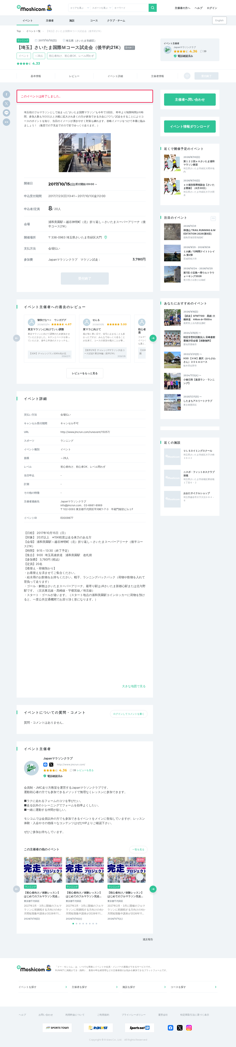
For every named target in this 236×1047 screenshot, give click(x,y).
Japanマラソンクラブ (185, 47)
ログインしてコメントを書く (128, 713)
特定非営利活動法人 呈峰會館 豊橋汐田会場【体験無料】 (199, 339)
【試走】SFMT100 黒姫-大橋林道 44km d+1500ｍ (199, 317)
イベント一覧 (33, 31)
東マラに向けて (92, 329)
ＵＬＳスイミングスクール (197, 450)
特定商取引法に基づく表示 (194, 1014)
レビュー (74, 76)
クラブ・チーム (116, 20)
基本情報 (36, 76)
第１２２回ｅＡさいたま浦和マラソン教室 (199, 163)
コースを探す (178, 986)
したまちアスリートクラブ (197, 400)
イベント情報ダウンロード (190, 126)
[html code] (6, 122)
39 (204, 51)
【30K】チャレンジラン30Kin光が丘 (47, 353)
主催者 (50, 20)
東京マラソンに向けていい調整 (46, 329)
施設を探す (128, 986)
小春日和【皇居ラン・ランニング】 (199, 381)
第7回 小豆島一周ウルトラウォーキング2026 (198, 274)
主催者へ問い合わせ (190, 99)
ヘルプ (198, 7)
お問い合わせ (46, 1014)
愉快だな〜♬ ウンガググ (51, 320)
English (219, 20)
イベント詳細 (115, 76)
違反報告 (148, 939)
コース (94, 20)
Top (19, 31)
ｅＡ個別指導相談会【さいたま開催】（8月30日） (199, 186)
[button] (153, 338)
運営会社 (163, 1014)
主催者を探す (79, 986)
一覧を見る (138, 849)
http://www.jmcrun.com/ (71, 764)
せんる (96, 320)
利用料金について (75, 1014)
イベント (27, 20)
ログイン (212, 7)
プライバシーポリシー (134, 1014)
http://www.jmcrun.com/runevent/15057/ (85, 431)
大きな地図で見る (134, 686)
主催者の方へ (182, 7)
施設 (71, 20)
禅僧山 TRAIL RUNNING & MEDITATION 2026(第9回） (199, 232)
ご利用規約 (103, 1014)
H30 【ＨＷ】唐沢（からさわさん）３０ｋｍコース (199, 360)
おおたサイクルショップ (196, 493)
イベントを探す (27, 986)
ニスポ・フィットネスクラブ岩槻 (199, 473)
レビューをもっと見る (85, 373)
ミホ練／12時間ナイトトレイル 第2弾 (199, 253)
